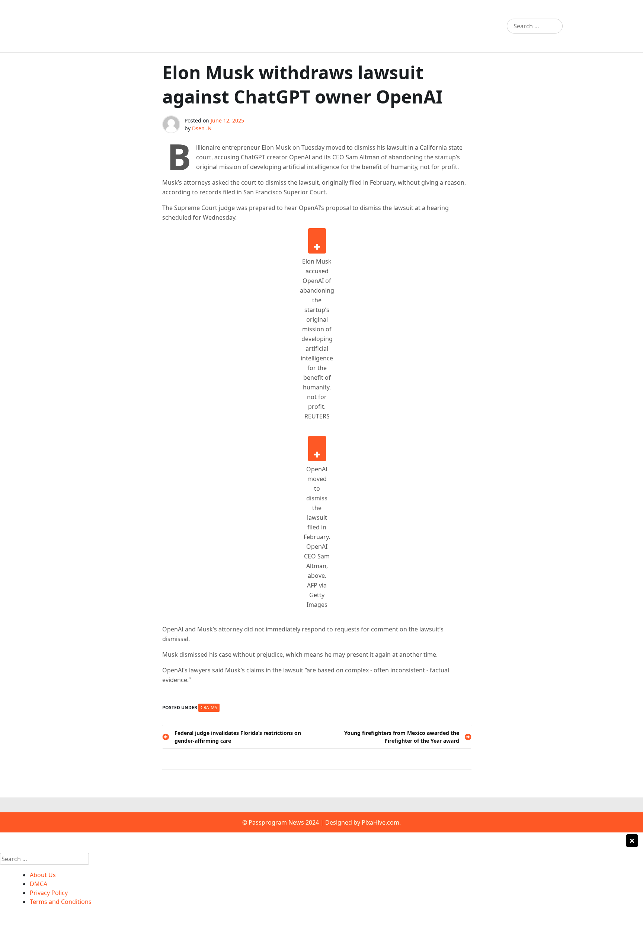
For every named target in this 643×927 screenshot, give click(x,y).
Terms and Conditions (61, 902)
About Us (43, 875)
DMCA (38, 884)
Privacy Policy (49, 893)
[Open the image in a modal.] (317, 241)
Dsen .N (202, 128)
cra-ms (209, 707)
